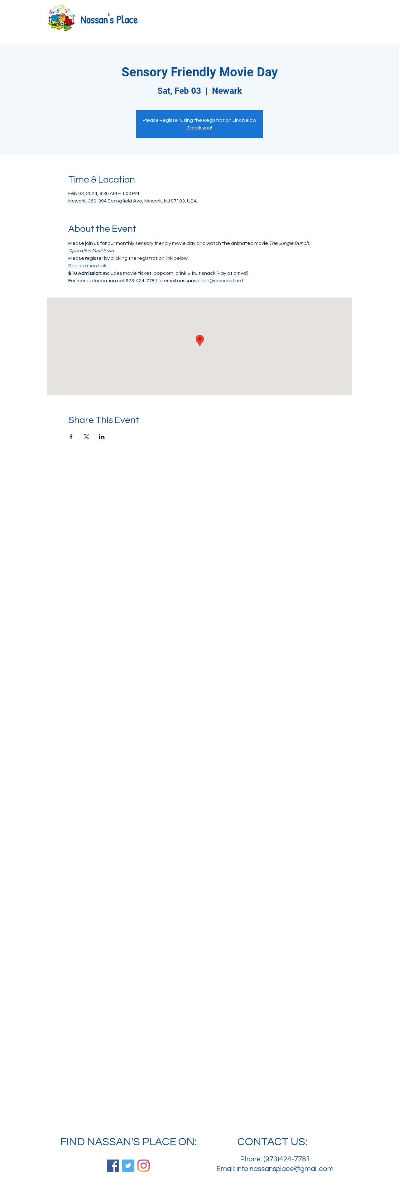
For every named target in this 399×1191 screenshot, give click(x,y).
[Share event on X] (86, 436)
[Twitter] (128, 1166)
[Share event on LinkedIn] (102, 436)
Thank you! (199, 127)
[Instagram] (143, 1166)
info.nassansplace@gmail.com (285, 1169)
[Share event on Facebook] (71, 436)
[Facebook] (113, 1166)
